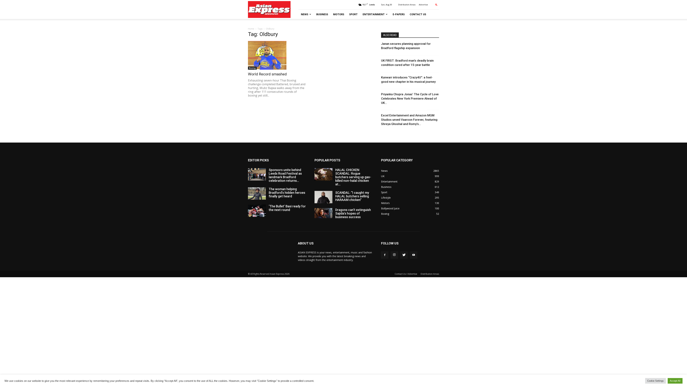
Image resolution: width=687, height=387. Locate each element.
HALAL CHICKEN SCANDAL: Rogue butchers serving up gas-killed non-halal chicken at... (353, 177)
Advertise (423, 4)
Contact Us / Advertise (406, 273)
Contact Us (418, 14)
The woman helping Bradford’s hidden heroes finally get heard (287, 192)
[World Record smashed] (277, 55)
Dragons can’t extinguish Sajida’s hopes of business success (353, 213)
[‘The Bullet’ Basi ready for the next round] (257, 211)
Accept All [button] (675, 380)
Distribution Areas (406, 4)
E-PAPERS (399, 14)
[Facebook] (384, 255)
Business (322, 14)
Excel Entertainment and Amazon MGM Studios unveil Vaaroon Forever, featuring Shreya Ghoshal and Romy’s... (409, 120)
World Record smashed (267, 74)
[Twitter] (404, 255)
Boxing (252, 68)
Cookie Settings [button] (655, 380)
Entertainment (374, 14)
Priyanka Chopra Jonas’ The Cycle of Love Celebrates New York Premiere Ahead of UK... (410, 98)
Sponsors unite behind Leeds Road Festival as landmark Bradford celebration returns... (285, 175)
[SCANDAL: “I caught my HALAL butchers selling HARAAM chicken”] (323, 197)
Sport (353, 14)
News (304, 14)
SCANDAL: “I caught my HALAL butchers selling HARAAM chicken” (352, 196)
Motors (338, 14)
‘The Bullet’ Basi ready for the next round (287, 208)
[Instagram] (394, 255)
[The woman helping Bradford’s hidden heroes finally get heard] (257, 193)
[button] (436, 4)
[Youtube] (413, 255)
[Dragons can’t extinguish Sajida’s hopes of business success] (323, 213)
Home (251, 28)
